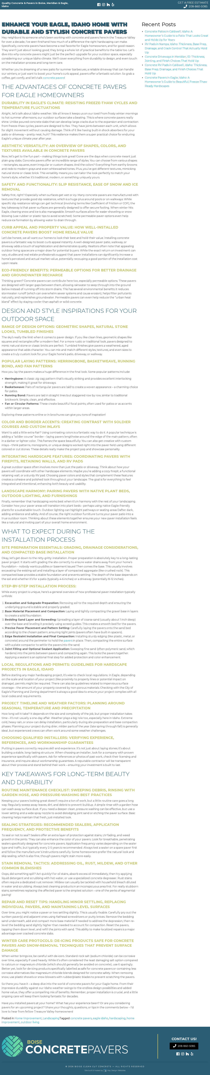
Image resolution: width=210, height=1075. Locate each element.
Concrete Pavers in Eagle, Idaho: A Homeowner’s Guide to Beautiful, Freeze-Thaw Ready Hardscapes (176, 82)
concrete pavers (53, 77)
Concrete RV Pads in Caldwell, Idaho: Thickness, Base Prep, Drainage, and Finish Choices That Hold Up (176, 69)
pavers (68, 640)
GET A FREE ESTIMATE (193, 2)
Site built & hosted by (104, 1070)
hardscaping (117, 1018)
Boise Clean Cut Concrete (93, 1066)
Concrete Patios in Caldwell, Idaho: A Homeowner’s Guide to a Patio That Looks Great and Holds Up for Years (176, 35)
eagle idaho (100, 1018)
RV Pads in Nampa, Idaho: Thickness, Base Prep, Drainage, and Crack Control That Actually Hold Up (176, 48)
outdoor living (30, 1022)
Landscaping (51, 1018)
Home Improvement (28, 1018)
